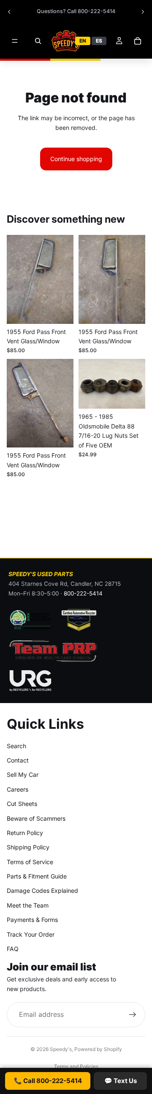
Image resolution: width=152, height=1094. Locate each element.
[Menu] (14, 41)
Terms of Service (30, 861)
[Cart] (137, 41)
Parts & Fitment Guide (37, 876)
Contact (18, 760)
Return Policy (25, 832)
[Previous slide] (9, 12)
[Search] (38, 41)
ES (99, 41)
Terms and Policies (76, 1066)
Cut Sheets (22, 803)
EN (82, 41)
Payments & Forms (32, 919)
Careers (17, 789)
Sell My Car (22, 774)
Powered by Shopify (98, 1049)
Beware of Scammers (36, 818)
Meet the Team (28, 905)
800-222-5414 (83, 593)
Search (16, 745)
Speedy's (61, 1049)
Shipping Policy (28, 847)
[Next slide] (142, 12)
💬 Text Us (120, 1081)
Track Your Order (30, 934)
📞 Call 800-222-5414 (48, 1081)
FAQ (13, 948)
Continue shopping (76, 158)
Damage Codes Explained (42, 890)
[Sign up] (132, 1015)
